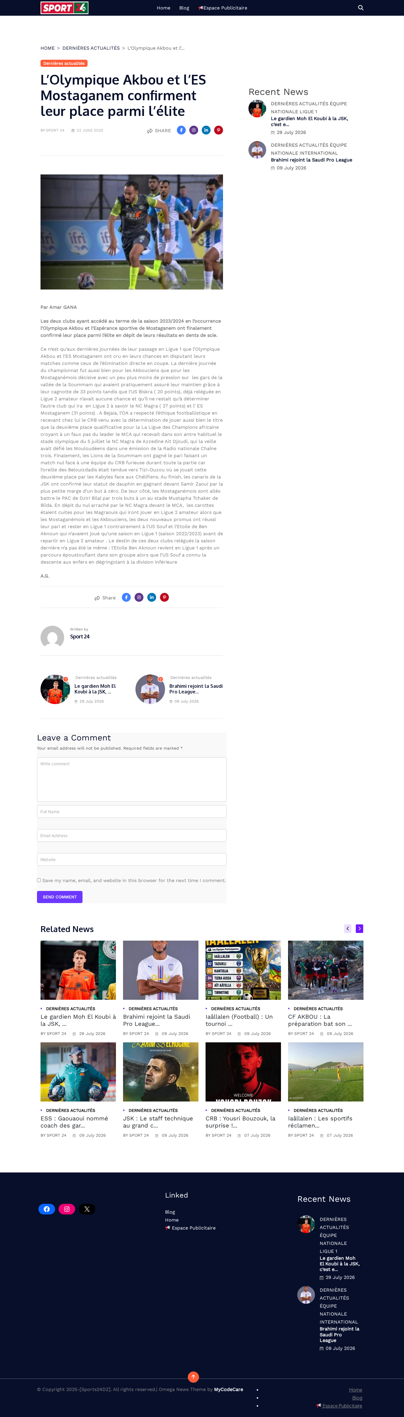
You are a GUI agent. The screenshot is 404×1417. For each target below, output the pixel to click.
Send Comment (60, 896)
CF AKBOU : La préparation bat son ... (320, 1020)
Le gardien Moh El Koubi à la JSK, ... (95, 689)
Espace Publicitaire (225, 8)
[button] (360, 8)
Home (163, 8)
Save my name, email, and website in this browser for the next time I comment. (134, 880)
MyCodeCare (228, 1389)
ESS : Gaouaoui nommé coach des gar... (74, 1122)
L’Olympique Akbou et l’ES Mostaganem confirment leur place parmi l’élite (123, 95)
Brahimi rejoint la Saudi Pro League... (196, 689)
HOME (48, 48)
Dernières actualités (91, 48)
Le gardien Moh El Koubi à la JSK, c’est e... (340, 1263)
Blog (184, 8)
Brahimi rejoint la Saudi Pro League (311, 160)
